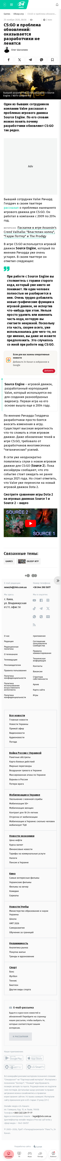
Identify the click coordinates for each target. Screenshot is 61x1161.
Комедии (14, 891)
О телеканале (11, 654)
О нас (6, 636)
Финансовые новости (20, 849)
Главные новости (18, 719)
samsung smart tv (35, 1067)
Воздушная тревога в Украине (25, 770)
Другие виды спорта (20, 989)
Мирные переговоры (20, 766)
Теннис (13, 980)
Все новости (17, 715)
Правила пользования (15, 671)
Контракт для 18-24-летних (23, 812)
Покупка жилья (17, 952)
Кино (12, 873)
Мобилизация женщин (21, 808)
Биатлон (13, 985)
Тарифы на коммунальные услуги (27, 853)
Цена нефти (15, 840)
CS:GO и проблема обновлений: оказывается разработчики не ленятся (42, 14)
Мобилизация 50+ (18, 803)
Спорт (13, 967)
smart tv (13, 1067)
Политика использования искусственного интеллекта (12, 686)
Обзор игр (19, 14)
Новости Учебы (19, 906)
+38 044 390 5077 (42, 587)
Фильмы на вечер (18, 886)
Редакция (9, 641)
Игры (35, 695)
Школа (12, 919)
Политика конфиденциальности (15, 677)
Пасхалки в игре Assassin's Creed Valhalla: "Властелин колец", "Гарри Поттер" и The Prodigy (30, 232)
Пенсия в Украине (19, 862)
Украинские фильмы (20, 882)
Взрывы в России (18, 779)
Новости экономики (21, 836)
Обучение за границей (21, 932)
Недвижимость (18, 943)
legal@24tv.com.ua (42, 1116)
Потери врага (16, 784)
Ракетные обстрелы (19, 757)
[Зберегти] (52, 59)
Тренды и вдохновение (21, 956)
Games (7, 14)
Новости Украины (18, 724)
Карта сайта (39, 690)
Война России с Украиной (25, 753)
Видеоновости (17, 733)
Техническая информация (39, 660)
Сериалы (14, 895)
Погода (13, 742)
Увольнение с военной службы (25, 799)
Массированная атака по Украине (27, 775)
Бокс (11, 971)
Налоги (13, 858)
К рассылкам (20, 1036)
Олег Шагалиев (19, 50)
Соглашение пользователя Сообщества (40, 643)
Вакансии (37, 672)
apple (35, 1058)
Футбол (13, 976)
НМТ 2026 (14, 923)
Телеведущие (10, 660)
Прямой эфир (16, 728)
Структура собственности (40, 678)
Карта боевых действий (22, 761)
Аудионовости (16, 737)
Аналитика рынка (18, 947)
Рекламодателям (12, 665)
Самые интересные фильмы (24, 877)
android (13, 1058)
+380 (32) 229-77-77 (22, 1113)
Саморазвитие (17, 928)
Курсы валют (16, 844)
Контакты (37, 666)
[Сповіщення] (57, 5)
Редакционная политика (11, 648)
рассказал (11, 208)
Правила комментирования (42, 652)
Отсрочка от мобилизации (23, 817)
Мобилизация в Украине (24, 794)
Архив (36, 684)
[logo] (21, 4)
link (34, 600)
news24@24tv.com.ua (15, 587)
